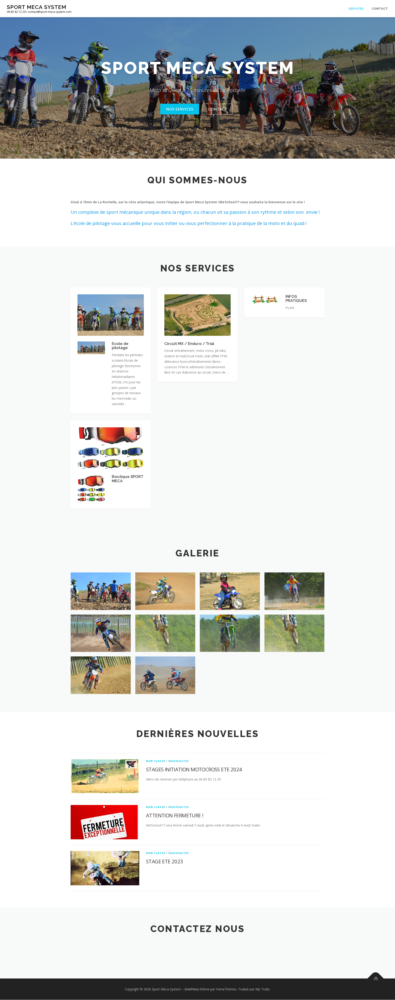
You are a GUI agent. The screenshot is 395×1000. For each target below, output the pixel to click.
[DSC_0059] (165, 591)
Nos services (179, 109)
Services (356, 8)
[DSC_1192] (100, 633)
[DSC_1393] (100, 675)
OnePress (191, 989)
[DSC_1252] (230, 633)
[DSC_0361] (230, 591)
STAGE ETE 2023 (164, 861)
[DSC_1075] (294, 591)
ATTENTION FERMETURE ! (174, 815)
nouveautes (178, 761)
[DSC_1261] (165, 633)
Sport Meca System (36, 7)
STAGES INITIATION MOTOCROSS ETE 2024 (194, 769)
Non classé (155, 761)
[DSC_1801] (165, 675)
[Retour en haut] (376, 978)
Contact (380, 8)
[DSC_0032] (100, 591)
